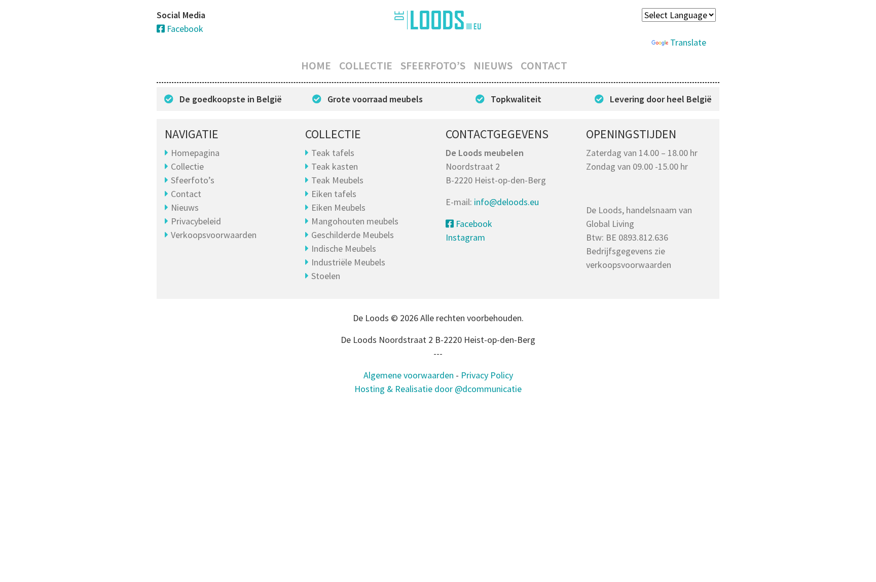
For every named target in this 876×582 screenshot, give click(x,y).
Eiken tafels (333, 194)
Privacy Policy (487, 375)
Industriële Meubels (348, 262)
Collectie (365, 65)
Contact (544, 65)
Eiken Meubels (338, 207)
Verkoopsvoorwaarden (214, 235)
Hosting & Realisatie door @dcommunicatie (438, 389)
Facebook (184, 28)
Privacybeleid (196, 221)
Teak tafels (332, 153)
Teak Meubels (337, 180)
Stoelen (325, 276)
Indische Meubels (343, 248)
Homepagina (195, 153)
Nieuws (493, 65)
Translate (688, 42)
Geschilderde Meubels (352, 235)
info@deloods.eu (506, 202)
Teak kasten (334, 166)
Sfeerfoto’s (432, 65)
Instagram (465, 237)
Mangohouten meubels (354, 221)
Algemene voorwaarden (408, 375)
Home (316, 65)
